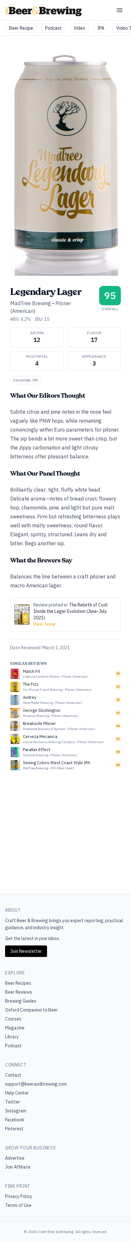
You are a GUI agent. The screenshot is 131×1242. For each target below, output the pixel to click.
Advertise (14, 1158)
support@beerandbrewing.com (36, 1084)
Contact (13, 1075)
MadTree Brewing (30, 303)
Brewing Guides (20, 1001)
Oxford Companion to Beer (31, 1010)
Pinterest (14, 1129)
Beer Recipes (18, 983)
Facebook (14, 1120)
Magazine (14, 1028)
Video (79, 28)
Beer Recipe (21, 28)
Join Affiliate (18, 1167)
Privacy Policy (18, 1196)
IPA (100, 28)
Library (12, 1037)
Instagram (15, 1111)
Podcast (53, 28)
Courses (13, 1019)
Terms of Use (18, 1205)
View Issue (44, 624)
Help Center (17, 1093)
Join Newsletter (26, 951)
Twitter (12, 1102)
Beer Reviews (18, 992)
